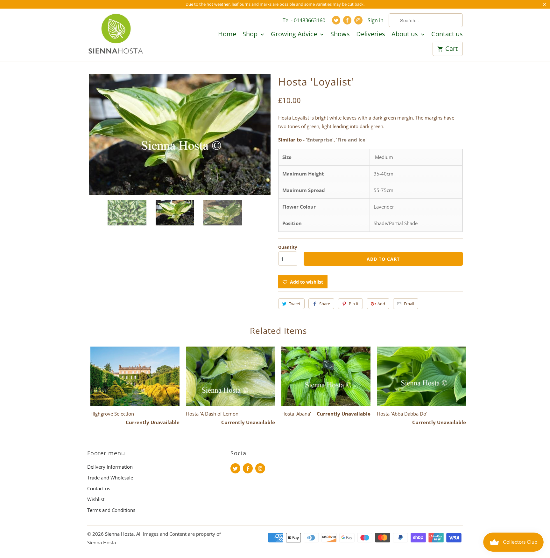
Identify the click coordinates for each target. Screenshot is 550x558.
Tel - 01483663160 (304, 20)
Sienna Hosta (119, 534)
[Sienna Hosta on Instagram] (358, 20)
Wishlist (95, 499)
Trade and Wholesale (110, 477)
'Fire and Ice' (351, 139)
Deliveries (370, 34)
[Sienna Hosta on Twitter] (336, 20)
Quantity (287, 247)
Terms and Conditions (111, 510)
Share (324, 304)
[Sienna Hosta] (116, 34)
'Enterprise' (320, 139)
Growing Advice (295, 34)
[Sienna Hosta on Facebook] (347, 20)
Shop (251, 34)
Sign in (376, 20)
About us (405, 34)
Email (409, 304)
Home (227, 34)
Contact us (447, 34)
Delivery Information (110, 467)
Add (381, 304)
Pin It (354, 304)
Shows (340, 34)
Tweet (294, 304)
